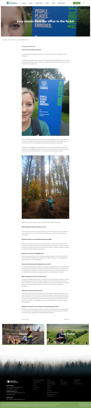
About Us (24, 3)
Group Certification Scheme (52, 392)
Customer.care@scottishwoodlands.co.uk (17, 392)
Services (31, 3)
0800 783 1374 (12, 394)
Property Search (39, 3)
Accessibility (76, 382)
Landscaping (49, 390)
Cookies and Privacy (78, 383)
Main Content (5, 39)
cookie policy (26, 405)
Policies (35, 389)
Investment (49, 387)
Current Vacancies (64, 382)
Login (76, 3)
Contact (53, 3)
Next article (66, 319)
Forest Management (51, 382)
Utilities (48, 389)
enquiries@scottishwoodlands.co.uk (16, 387)
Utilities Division (61, 3)
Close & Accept (84, 404)
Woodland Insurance (51, 394)
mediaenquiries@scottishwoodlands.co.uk (17, 399)
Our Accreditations (37, 382)
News (13, 39)
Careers (47, 3)
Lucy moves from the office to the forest (22, 39)
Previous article (25, 319)
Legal (34, 385)
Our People (35, 387)
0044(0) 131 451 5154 (13, 388)
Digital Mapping (50, 395)
